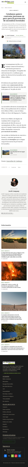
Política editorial (7, 412)
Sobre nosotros (6, 409)
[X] (9, 455)
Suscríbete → (9, 441)
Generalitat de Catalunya (14, 161)
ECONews (5, 426)
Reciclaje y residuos (7, 394)
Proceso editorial (19, 35)
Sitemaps (5, 431)
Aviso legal (5, 417)
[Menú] (25, 2)
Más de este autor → (7, 213)
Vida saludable (6, 398)
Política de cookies (7, 422)
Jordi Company (10, 35)
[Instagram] (16, 455)
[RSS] (12, 455)
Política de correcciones (9, 414)
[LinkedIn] (19, 455)
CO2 (4, 389)
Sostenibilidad (6, 391)
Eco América (6, 401)
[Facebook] (5, 455)
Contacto (5, 407)
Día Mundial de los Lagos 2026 (17, 152)
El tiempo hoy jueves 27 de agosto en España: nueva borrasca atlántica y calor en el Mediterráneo (18, 98)
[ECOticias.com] (7, 2)
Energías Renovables (8, 384)
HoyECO (5, 424)
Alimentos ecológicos (8, 396)
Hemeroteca (6, 429)
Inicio (2, 7)
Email (19, 167)
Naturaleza (5, 381)
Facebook (13, 167)
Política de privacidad (8, 419)
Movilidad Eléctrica (7, 386)
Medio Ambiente (8, 7)
